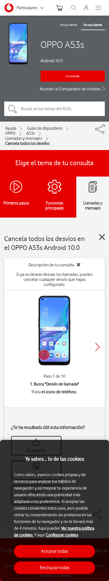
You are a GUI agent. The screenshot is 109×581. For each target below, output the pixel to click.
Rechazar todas (55, 567)
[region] (54, 510)
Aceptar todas (54, 551)
